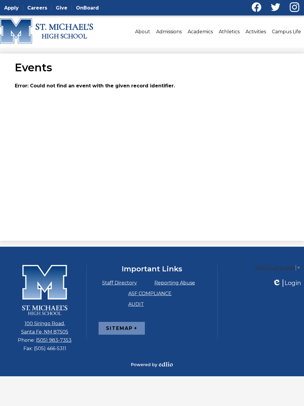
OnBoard (87, 8)
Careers (37, 8)
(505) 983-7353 (54, 340)
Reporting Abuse (174, 283)
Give (61, 8)
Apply (11, 8)
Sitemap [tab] (119, 328)
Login (287, 283)
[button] (142, 31)
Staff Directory (119, 283)
